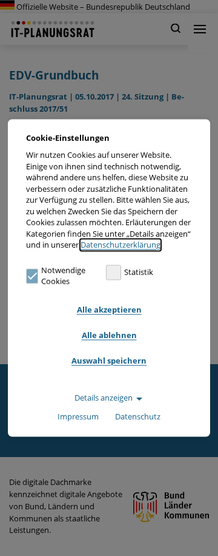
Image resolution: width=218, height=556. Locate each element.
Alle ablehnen (109, 335)
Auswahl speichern (109, 360)
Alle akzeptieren (109, 309)
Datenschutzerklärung (120, 245)
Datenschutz (137, 417)
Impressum (78, 417)
